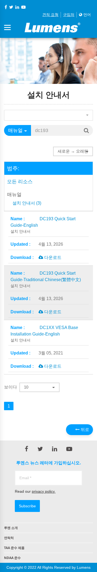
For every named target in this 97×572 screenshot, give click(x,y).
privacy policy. (44, 491)
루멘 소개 (11, 527)
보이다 (10, 387)
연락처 (9, 537)
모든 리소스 (20, 181)
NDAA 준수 (12, 557)
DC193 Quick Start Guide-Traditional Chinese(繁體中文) (46, 279)
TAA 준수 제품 (14, 547)
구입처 (68, 14)
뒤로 (84, 429)
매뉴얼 (14, 194)
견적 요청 (50, 14)
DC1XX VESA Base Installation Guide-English (44, 333)
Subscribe (27, 506)
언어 (86, 14)
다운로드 (52, 257)
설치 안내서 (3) (26, 203)
